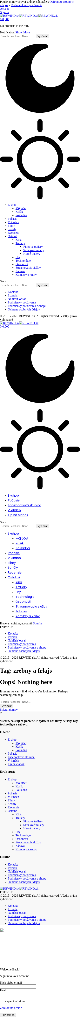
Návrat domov (9, 709)
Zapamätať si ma (14, 1001)
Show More (22, 32)
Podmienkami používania (26, 5)
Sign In (37, 623)
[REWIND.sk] (29, 15)
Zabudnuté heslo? (11, 1008)
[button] (4, 8)
